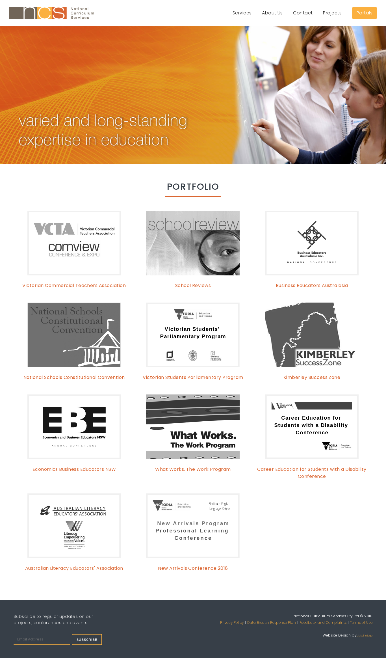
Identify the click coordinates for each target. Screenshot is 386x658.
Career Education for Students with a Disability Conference (312, 473)
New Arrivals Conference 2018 (193, 568)
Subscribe (87, 639)
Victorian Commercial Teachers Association (74, 285)
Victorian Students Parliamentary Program (193, 377)
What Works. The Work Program (193, 469)
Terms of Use (361, 622)
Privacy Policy (232, 622)
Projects (332, 13)
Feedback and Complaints (323, 622)
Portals (364, 13)
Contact (303, 13)
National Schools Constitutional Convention (74, 377)
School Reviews (193, 285)
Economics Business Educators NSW (74, 469)
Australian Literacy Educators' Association (74, 568)
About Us (272, 13)
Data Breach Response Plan (271, 622)
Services (242, 13)
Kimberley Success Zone (312, 377)
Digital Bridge (364, 635)
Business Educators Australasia (312, 285)
